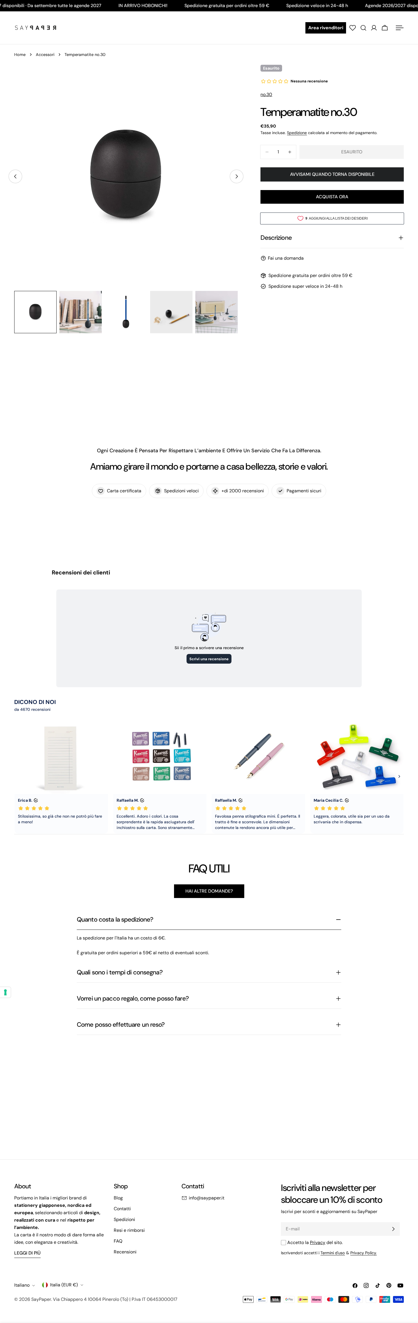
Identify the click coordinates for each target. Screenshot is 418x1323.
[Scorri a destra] (236, 176)
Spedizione (297, 132)
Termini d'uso (332, 1252)
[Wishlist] (352, 28)
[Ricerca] (363, 28)
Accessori (45, 54)
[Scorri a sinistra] (15, 176)
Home (20, 54)
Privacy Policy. (363, 1252)
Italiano (22, 1285)
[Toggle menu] (399, 27)
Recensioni (125, 1252)
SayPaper (41, 1299)
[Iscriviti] (393, 1229)
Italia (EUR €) (64, 1285)
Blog (118, 1198)
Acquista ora (332, 197)
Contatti (122, 1209)
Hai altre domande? (209, 891)
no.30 (266, 94)
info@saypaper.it (206, 1198)
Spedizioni (124, 1219)
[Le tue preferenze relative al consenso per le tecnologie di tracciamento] (5, 992)
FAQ (118, 1241)
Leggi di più (27, 1253)
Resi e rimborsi (129, 1230)
